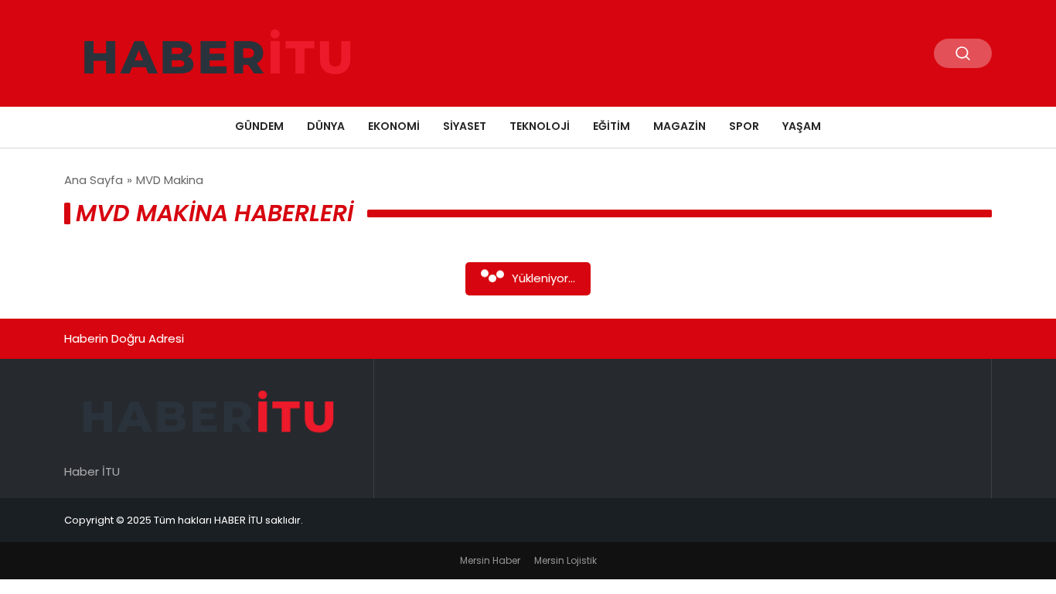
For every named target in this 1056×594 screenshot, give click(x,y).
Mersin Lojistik (565, 560)
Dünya (326, 126)
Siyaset (464, 126)
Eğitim (611, 126)
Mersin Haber (490, 560)
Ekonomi (394, 126)
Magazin (679, 126)
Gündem (259, 126)
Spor (744, 126)
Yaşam (801, 126)
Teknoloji (539, 126)
